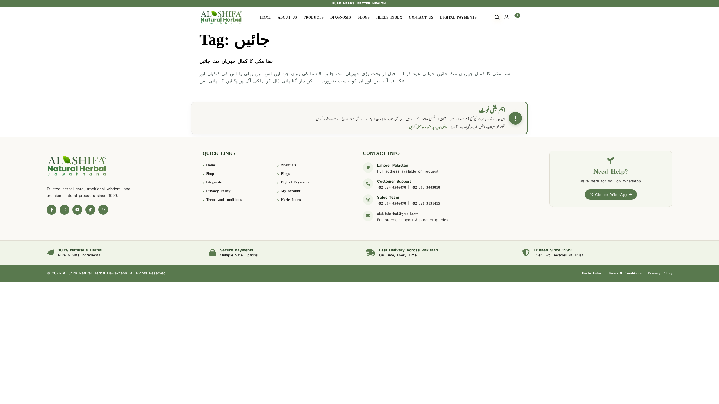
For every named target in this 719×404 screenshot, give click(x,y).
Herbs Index (389, 17)
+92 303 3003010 (425, 187)
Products (314, 17)
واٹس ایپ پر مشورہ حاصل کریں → (425, 127)
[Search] (497, 17)
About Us (287, 17)
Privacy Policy (218, 191)
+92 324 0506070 (391, 187)
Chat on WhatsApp (611, 194)
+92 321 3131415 (425, 203)
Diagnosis (340, 17)
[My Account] (506, 17)
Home (265, 17)
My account (290, 191)
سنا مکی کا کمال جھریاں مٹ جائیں (236, 61)
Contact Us (421, 17)
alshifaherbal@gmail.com (397, 214)
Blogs (364, 17)
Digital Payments (458, 17)
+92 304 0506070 (391, 203)
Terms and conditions (224, 200)
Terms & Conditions (625, 273)
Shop (210, 173)
